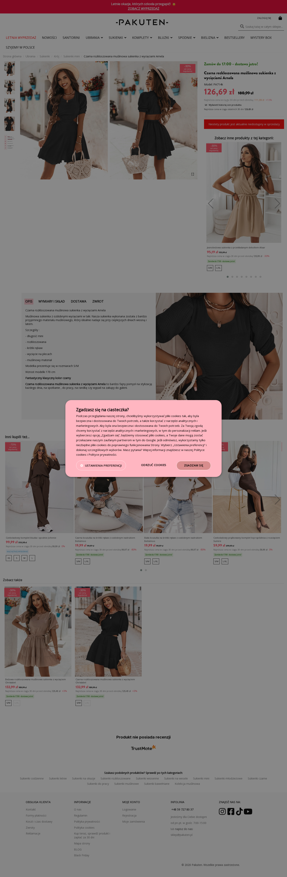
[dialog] (143, 438)
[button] (101, 465)
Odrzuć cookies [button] (153, 465)
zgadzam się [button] (193, 465)
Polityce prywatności (102, 454)
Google (151, 440)
